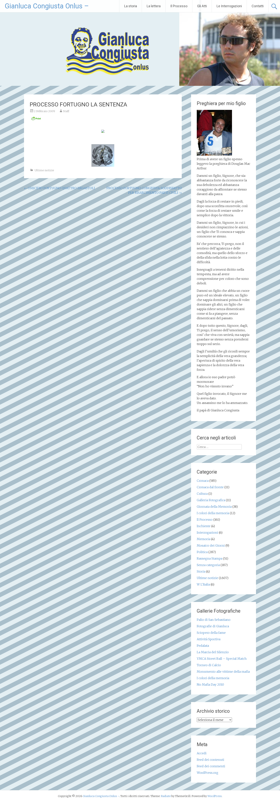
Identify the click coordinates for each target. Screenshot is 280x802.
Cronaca (203, 481)
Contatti (258, 6)
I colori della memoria (213, 513)
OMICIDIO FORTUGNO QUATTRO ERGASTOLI (59, 188)
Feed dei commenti (211, 766)
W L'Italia (203, 584)
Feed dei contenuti (210, 760)
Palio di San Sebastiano (213, 620)
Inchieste (203, 526)
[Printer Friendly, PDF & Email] (36, 119)
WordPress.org (207, 773)
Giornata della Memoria (214, 506)
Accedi (201, 753)
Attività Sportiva (208, 639)
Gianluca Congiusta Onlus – (47, 6)
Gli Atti (202, 6)
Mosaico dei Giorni (211, 545)
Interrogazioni (207, 532)
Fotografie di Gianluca (213, 626)
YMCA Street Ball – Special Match (222, 658)
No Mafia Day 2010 (210, 684)
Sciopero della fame (211, 633)
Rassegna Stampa (209, 558)
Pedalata (203, 646)
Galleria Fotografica (211, 500)
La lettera (154, 6)
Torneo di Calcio (209, 665)
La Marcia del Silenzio (213, 652)
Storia (201, 571)
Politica (202, 552)
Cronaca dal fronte (210, 487)
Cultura (202, 494)
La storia (130, 6)
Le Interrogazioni (229, 6)
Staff (66, 111)
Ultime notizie (44, 170)
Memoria (203, 539)
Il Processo (178, 6)
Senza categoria (208, 565)
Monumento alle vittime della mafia (223, 671)
